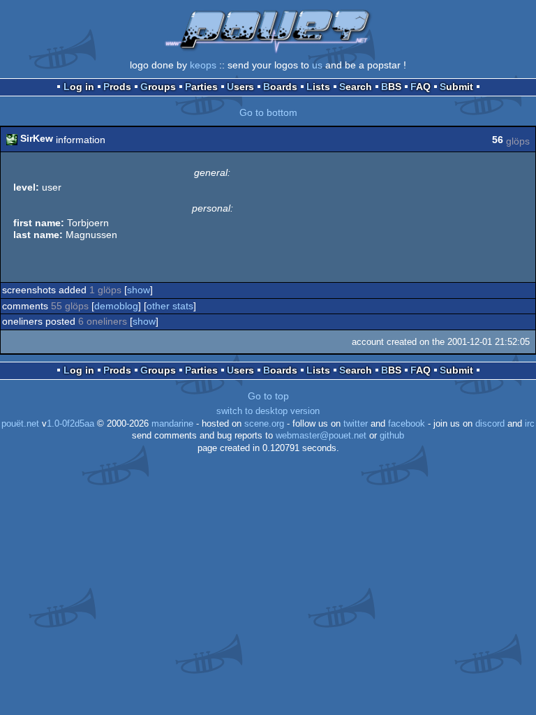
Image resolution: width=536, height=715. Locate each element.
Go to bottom (268, 112)
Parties (201, 86)
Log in (79, 86)
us (317, 65)
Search (355, 86)
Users (240, 86)
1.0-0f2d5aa (70, 424)
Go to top (268, 395)
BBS (391, 86)
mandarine (172, 424)
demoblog (116, 305)
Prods (117, 86)
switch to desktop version (268, 411)
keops (203, 65)
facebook (406, 424)
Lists (318, 86)
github (392, 436)
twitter (355, 424)
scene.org (264, 424)
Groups (158, 86)
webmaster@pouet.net (321, 436)
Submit (456, 86)
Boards (280, 86)
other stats (170, 305)
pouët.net (20, 424)
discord (490, 424)
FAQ (420, 86)
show (138, 289)
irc (530, 424)
